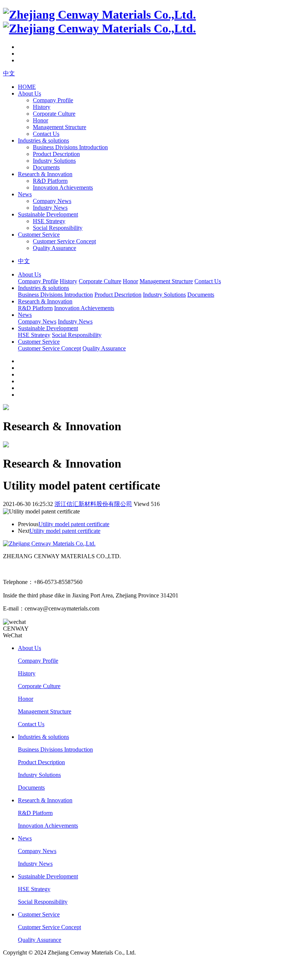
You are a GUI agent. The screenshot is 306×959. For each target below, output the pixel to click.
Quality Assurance (54, 248)
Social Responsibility (57, 228)
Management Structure (59, 127)
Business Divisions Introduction (70, 147)
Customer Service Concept (64, 241)
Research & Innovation (45, 174)
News (25, 194)
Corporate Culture (54, 113)
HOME (27, 87)
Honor (40, 120)
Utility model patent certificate (73, 524)
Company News (52, 201)
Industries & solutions (43, 140)
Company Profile (53, 100)
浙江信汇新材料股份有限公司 (93, 504)
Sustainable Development (48, 214)
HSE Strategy (49, 221)
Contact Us (46, 134)
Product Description (56, 154)
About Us (29, 93)
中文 (9, 73)
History (41, 107)
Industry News (50, 207)
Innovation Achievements (63, 187)
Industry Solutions (54, 160)
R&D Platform (50, 181)
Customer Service (39, 234)
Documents (46, 167)
